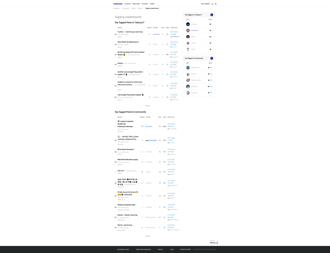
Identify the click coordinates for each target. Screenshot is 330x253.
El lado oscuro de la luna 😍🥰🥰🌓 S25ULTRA (128, 194)
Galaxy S (120, 37)
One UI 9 (127, 171)
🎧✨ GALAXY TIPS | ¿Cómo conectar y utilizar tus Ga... (128, 139)
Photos (127, 63)
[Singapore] (117, 4)
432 (211, 80)
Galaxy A (120, 154)
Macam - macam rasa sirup (128, 216)
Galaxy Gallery (136, 4)
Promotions (145, 4)
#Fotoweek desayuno (126, 150)
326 (211, 93)
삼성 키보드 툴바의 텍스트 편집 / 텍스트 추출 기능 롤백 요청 (128, 182)
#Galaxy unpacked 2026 (127, 206)
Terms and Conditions (143, 249)
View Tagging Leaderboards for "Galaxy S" (199, 14)
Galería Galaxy (121, 199)
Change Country (185, 249)
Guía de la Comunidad (123, 210)
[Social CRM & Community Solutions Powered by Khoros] (214, 242)
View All (147, 106)
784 (211, 67)
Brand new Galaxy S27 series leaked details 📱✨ (131, 53)
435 (211, 74)
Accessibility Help (123, 249)
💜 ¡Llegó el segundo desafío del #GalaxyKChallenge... (126, 125)
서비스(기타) (121, 187)
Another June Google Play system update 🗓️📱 (130, 73)
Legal (172, 249)
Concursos (120, 131)
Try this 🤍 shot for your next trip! (131, 33)
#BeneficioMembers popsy (128, 160)
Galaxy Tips (120, 144)
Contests (152, 4)
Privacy (160, 249)
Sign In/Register (205, 4)
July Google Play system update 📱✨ (131, 96)
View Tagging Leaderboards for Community (199, 58)
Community (128, 4)
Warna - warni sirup (125, 226)
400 (211, 86)
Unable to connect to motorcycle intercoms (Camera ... (132, 84)
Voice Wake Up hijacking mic (129, 43)
